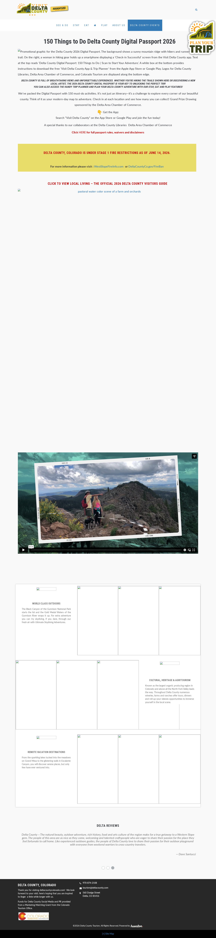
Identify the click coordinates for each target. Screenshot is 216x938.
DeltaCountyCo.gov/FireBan (146, 166)
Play (104, 25)
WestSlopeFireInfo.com (109, 166)
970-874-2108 (90, 883)
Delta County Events (145, 25)
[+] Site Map (108, 934)
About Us (118, 25)
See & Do (62, 25)
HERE (82, 132)
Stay (76, 25)
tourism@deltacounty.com (95, 888)
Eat (86, 25)
